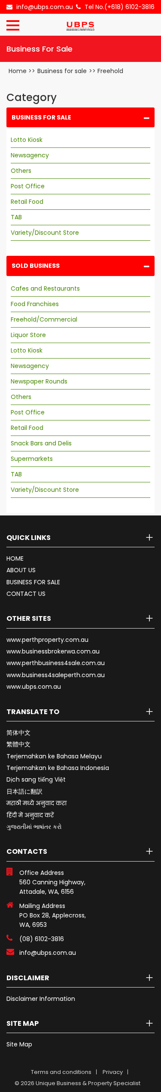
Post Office (28, 186)
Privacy (113, 1072)
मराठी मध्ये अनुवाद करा (36, 803)
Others (21, 170)
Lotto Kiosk (27, 139)
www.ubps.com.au (33, 686)
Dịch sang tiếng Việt (36, 779)
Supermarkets (32, 458)
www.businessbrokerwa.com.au (53, 651)
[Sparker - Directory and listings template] (80, 23)
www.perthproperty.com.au (47, 639)
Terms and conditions (61, 1072)
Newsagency (30, 155)
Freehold (110, 71)
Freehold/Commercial (44, 319)
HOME (15, 558)
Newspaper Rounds (39, 381)
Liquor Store (28, 335)
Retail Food (27, 201)
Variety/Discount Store (45, 232)
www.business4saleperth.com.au (55, 675)
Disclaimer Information (40, 998)
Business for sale (62, 71)
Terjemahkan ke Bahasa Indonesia (57, 768)
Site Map (19, 1044)
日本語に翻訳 (24, 791)
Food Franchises (35, 304)
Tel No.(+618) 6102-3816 (120, 7)
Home (18, 71)
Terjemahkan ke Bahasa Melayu (54, 756)
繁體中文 (18, 744)
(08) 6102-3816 (41, 939)
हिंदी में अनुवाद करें (30, 815)
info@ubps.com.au (44, 7)
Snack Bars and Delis (41, 443)
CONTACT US (26, 593)
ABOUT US (21, 570)
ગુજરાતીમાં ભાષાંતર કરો (34, 826)
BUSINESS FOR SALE (33, 582)
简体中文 (18, 732)
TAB (16, 217)
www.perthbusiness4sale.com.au (55, 663)
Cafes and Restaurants (45, 288)
